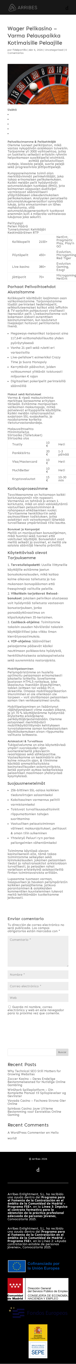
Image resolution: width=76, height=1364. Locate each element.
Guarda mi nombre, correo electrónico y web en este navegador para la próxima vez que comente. (36, 1010)
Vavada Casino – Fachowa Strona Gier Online (37, 1102)
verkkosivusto (18, 161)
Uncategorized (54, 49)
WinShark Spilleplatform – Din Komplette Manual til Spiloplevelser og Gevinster (37, 1093)
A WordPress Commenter (26, 1132)
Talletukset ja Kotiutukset (30, 119)
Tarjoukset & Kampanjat (29, 124)
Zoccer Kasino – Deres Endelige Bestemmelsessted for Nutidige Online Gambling (36, 1082)
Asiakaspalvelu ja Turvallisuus (33, 133)
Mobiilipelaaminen (25, 128)
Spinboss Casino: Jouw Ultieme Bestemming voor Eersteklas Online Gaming (34, 1112)
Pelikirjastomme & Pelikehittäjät (35, 114)
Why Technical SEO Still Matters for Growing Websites (34, 1072)
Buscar (62, 1052)
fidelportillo (20, 49)
